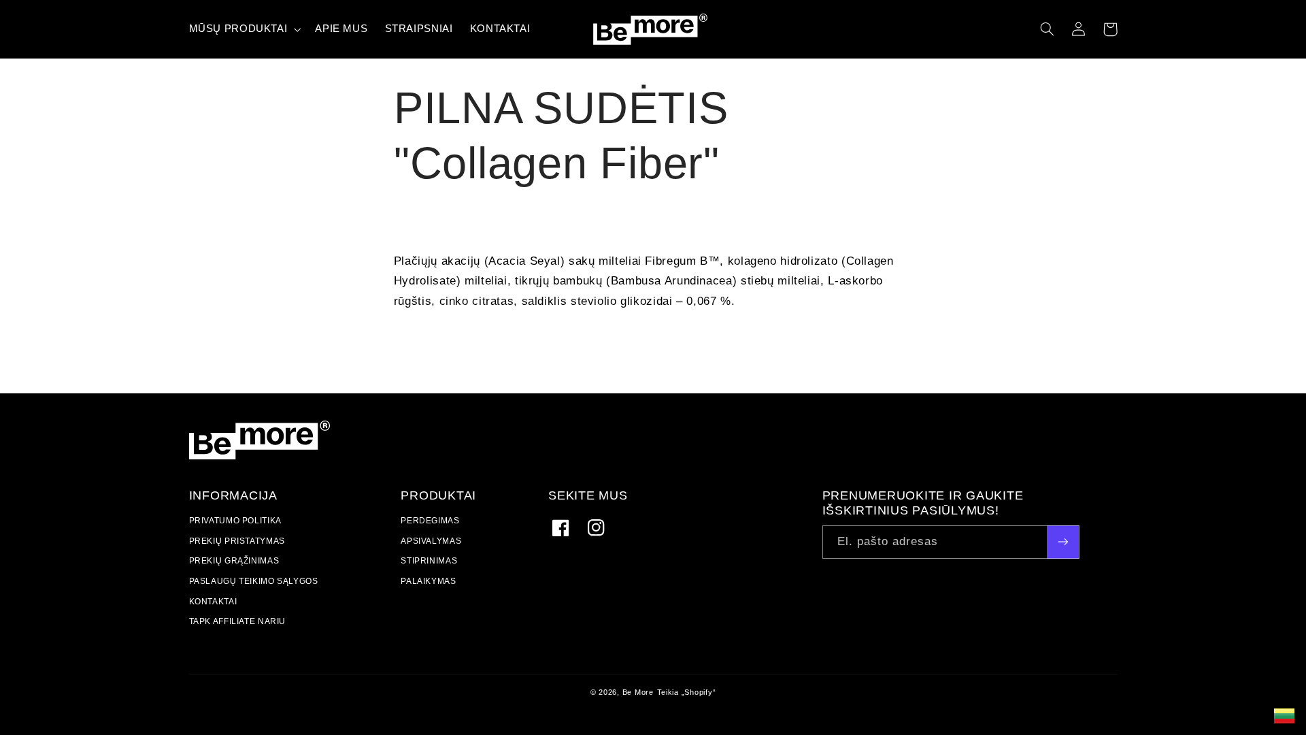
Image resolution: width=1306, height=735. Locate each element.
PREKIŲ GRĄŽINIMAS (234, 561)
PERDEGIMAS (430, 522)
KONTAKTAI (213, 601)
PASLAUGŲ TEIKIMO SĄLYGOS (253, 581)
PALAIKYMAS (428, 581)
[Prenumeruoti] (1062, 542)
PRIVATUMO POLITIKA (235, 522)
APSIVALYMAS (431, 541)
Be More (638, 692)
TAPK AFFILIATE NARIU (237, 621)
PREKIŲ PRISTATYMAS (237, 541)
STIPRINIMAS (429, 561)
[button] (1047, 29)
